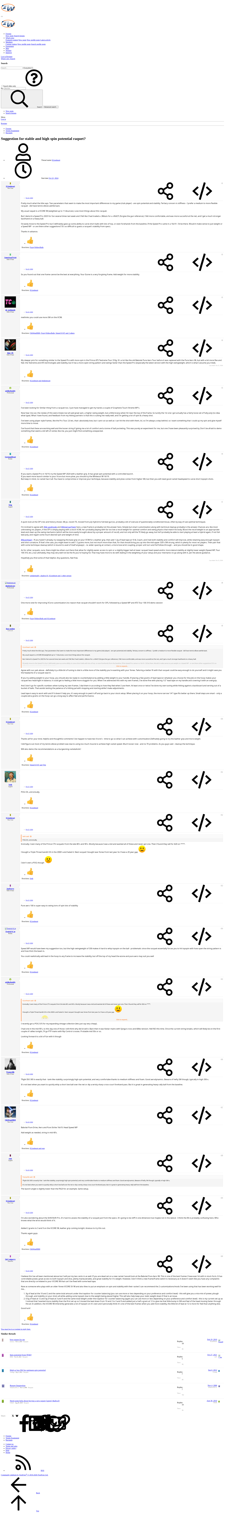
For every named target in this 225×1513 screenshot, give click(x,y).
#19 (222, 1198)
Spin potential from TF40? (21, 1355)
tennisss (12, 1341)
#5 (222, 388)
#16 (222, 1059)
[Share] (165, 191)
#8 (222, 582)
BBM (11, 1357)
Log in (3, 119)
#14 (222, 928)
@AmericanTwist (68, 527)
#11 (222, 772)
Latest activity (45, 40)
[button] (34, 86)
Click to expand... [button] (122, 666)
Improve (9, 53)
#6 (222, 454)
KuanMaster (213, 1341)
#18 (222, 1155)
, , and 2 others (52, 333)
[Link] (46, 1423)
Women (8, 51)
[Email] (41, 1423)
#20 (222, 1256)
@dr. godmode (50, 527)
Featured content (12, 40)
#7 (222, 502)
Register (4, 123)
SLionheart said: (28, 647)
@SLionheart (26, 540)
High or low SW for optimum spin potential (28, 1370)
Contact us (9, 1444)
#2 (222, 254)
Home (8, 1453)
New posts (9, 36)
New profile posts (33, 40)
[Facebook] (8, 1423)
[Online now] (10, 388)
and (40, 381)
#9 (222, 625)
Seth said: (25, 836)
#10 (222, 719)
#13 (222, 885)
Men (7, 48)
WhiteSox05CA (14, 1387)
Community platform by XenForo (24, 1475)
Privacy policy (11, 1448)
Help (7, 1450)
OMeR (12, 1403)
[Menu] (2, 16)
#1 (222, 183)
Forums (8, 34)
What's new (10, 38)
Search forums (19, 36)
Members (9, 42)
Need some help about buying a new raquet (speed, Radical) (35, 1401)
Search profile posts (38, 44)
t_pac (215, 1357)
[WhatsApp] (37, 1423)
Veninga (12, 1372)
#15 (222, 979)
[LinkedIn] (21, 1423)
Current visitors (11, 44)
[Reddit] (25, 1423)
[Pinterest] (29, 1423)
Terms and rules (11, 1446)
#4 (222, 340)
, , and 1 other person (50, 576)
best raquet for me (17, 1339)
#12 (222, 815)
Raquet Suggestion (17, 1385)
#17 (222, 1107)
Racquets (25, 1341)
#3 (222, 297)
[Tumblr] (33, 1423)
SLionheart (56, 160)
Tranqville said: (27, 1177)
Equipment (10, 46)
